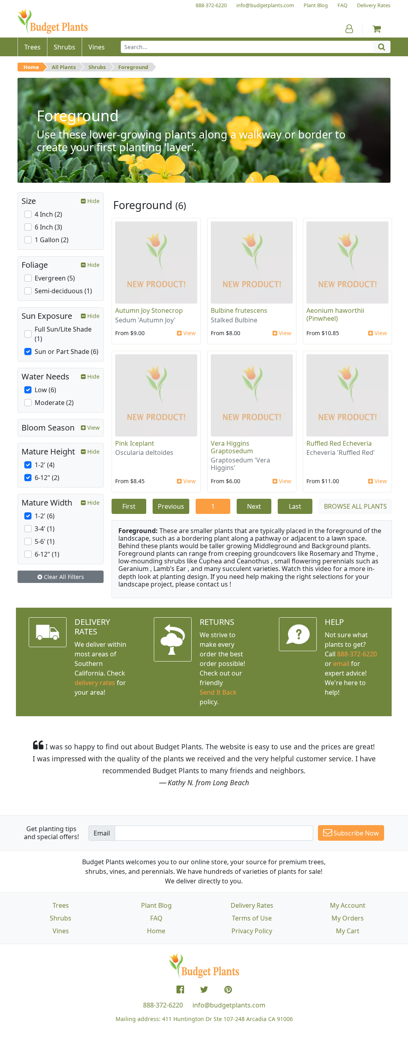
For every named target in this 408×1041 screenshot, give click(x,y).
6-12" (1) (47, 554)
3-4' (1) (45, 528)
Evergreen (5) (55, 278)
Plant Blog (156, 905)
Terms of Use (252, 918)
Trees (61, 905)
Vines (61, 930)
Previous (171, 506)
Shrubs (97, 67)
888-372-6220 (357, 654)
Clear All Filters (63, 577)
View (189, 333)
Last (295, 506)
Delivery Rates (252, 905)
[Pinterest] (228, 990)
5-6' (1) (45, 541)
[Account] (349, 29)
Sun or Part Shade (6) (66, 351)
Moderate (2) (54, 402)
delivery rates (95, 682)
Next (254, 506)
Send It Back (218, 692)
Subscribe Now (355, 833)
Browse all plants (355, 506)
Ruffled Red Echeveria (339, 443)
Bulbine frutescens (239, 310)
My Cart (347, 930)
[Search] (381, 47)
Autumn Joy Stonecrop (149, 310)
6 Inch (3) (48, 227)
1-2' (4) (45, 464)
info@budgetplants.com (228, 1005)
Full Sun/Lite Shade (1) (63, 334)
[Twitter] (204, 990)
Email (102, 833)
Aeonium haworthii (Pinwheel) (335, 314)
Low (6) (45, 389)
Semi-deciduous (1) (63, 290)
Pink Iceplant (134, 443)
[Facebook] (180, 990)
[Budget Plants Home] (52, 22)
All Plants (64, 67)
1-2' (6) (45, 516)
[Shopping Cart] (376, 29)
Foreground (133, 67)
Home (31, 67)
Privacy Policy (251, 930)
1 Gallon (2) (52, 239)
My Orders (348, 918)
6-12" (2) (47, 477)
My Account (347, 905)
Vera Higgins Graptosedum (232, 447)
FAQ (156, 918)
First (128, 506)
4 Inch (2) (48, 214)
